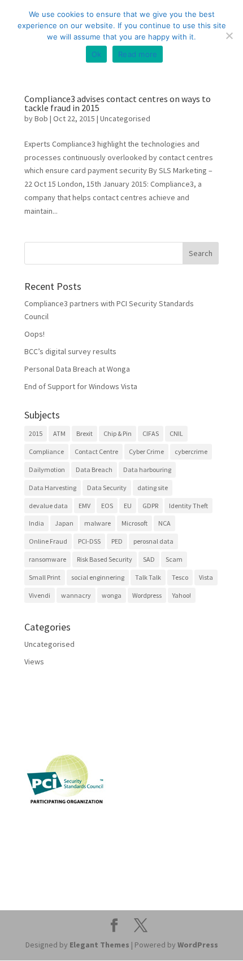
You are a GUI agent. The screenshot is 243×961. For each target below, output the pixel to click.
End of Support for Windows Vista (80, 386)
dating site (152, 487)
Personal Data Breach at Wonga (77, 369)
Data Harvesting (52, 487)
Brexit (84, 433)
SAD (149, 559)
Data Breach (94, 469)
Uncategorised (125, 118)
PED (117, 541)
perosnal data (153, 541)
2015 (35, 433)
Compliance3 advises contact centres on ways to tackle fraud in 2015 (117, 103)
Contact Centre (96, 451)
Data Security (107, 487)
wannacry (76, 595)
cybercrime (191, 451)
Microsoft (134, 523)
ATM (59, 433)
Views (34, 661)
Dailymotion (47, 469)
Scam (174, 559)
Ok (97, 54)
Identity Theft (188, 505)
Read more (137, 54)
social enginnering (97, 577)
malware (97, 523)
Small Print (44, 577)
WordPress (197, 945)
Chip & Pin (117, 433)
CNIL (176, 433)
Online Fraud (48, 541)
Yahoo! (181, 595)
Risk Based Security (104, 559)
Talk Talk (148, 577)
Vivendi (39, 595)
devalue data (48, 505)
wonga (112, 595)
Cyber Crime (146, 451)
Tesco (180, 577)
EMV (84, 505)
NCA (164, 523)
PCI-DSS (89, 541)
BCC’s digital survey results (70, 351)
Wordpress (147, 595)
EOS (107, 505)
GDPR (150, 505)
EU (128, 505)
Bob (41, 118)
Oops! (34, 334)
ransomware (47, 559)
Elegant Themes (99, 945)
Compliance (46, 451)
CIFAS (150, 433)
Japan (64, 523)
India (36, 523)
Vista (206, 577)
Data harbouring (147, 469)
